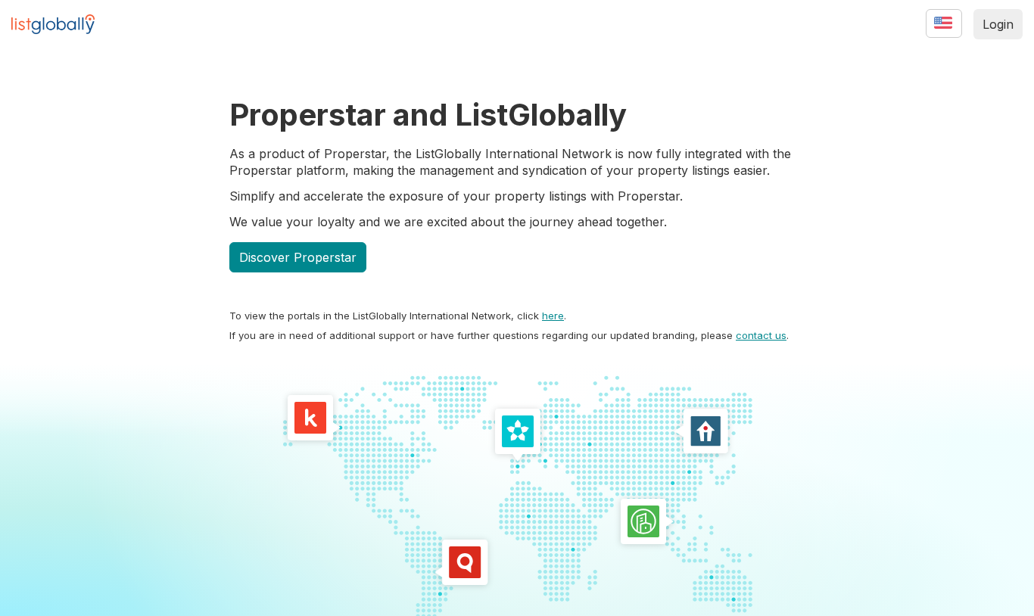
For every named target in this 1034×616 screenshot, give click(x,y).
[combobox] (934, 29)
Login (998, 24)
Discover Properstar (298, 257)
